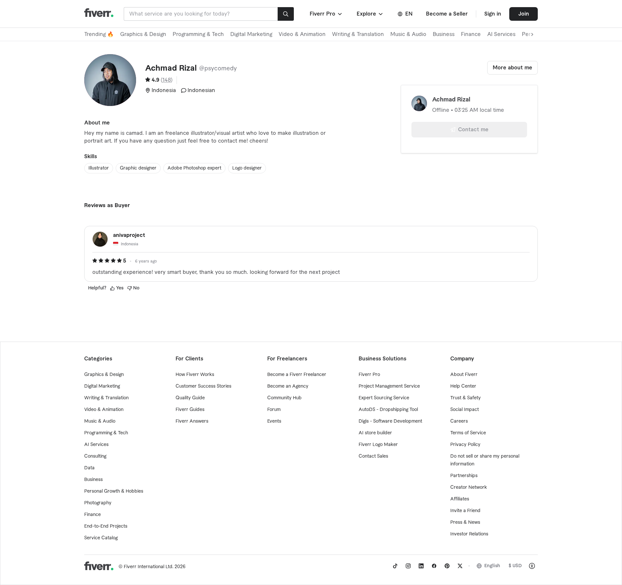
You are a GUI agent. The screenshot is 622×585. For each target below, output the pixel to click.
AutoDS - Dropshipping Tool (388, 409)
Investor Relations (469, 534)
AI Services (501, 34)
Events (274, 421)
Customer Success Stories (203, 386)
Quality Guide (190, 398)
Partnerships (464, 476)
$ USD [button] (515, 566)
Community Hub (284, 398)
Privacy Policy (465, 444)
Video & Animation (302, 34)
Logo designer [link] (247, 168)
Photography (97, 503)
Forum (274, 409)
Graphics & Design (143, 34)
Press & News (465, 522)
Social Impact (464, 409)
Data (89, 468)
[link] (395, 566)
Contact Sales (373, 456)
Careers (459, 421)
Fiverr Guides (190, 409)
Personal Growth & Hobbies (113, 491)
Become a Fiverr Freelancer (296, 374)
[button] (326, 14)
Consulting (95, 456)
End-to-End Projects (105, 526)
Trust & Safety (465, 398)
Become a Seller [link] (447, 14)
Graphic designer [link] (138, 168)
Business (444, 34)
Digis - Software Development (390, 421)
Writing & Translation (358, 34)
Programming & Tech (198, 34)
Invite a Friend (465, 511)
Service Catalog (101, 538)
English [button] (492, 566)
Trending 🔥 (99, 34)
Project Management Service (389, 386)
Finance (471, 34)
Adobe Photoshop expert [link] (194, 168)
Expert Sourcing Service (384, 398)
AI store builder (375, 433)
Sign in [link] (492, 14)
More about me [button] (512, 67)
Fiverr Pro (369, 374)
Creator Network (468, 487)
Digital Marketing (251, 34)
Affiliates (459, 499)
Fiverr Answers (192, 421)
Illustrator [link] (98, 168)
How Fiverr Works (195, 374)
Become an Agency (287, 386)
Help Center (463, 386)
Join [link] (523, 14)
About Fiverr (464, 374)
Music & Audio (408, 34)
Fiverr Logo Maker (378, 444)
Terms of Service (468, 433)
